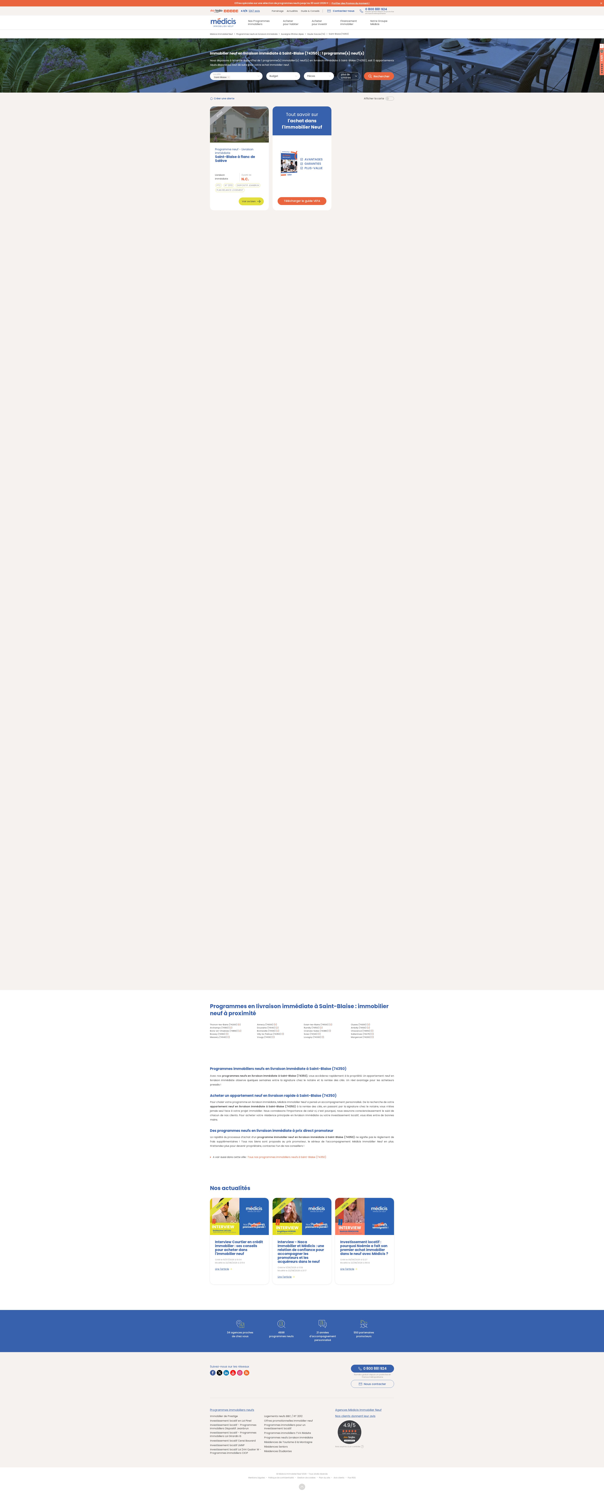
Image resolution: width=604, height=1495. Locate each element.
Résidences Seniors (276, 1446)
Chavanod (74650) (360, 1030)
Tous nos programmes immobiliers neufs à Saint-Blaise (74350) (287, 1157)
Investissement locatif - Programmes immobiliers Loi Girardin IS (233, 1434)
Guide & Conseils (310, 11)
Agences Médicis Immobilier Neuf (358, 1410)
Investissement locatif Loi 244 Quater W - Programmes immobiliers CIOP (235, 1451)
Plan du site (324, 1477)
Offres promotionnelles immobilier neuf (288, 1421)
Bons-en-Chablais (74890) (224, 1030)
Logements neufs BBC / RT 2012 (283, 1416)
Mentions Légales (256, 1477)
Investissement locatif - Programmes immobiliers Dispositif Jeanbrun (233, 1426)
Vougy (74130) (264, 1037)
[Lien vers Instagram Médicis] (240, 1373)
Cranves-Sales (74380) (316, 1030)
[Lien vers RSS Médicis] (246, 1373)
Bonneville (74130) (266, 1030)
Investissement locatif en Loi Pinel (230, 1421)
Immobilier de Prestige (224, 1416)
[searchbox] (231, 77)
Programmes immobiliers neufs (232, 1410)
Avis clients (339, 1477)
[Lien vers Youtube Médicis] (233, 1373)
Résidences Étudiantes (278, 1451)
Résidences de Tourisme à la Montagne (288, 1442)
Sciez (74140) (311, 1034)
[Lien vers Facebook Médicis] (212, 1373)
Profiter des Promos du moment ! (351, 3)
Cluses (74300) (358, 1024)
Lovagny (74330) (312, 1037)
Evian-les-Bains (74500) (316, 1024)
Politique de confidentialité (281, 1477)
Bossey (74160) (217, 1034)
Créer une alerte (224, 98)
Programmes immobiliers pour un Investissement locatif (284, 1426)
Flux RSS (352, 1477)
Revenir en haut (302, 1487)
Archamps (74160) (219, 1027)
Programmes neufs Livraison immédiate (288, 1437)
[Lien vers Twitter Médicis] (219, 1373)
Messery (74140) (218, 1037)
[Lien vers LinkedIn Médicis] (226, 1373)
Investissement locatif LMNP (227, 1445)
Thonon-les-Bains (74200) (223, 1024)
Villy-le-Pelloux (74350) (269, 1034)
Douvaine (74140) (266, 1027)
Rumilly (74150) (311, 1027)
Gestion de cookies (306, 1477)
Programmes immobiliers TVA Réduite (287, 1433)
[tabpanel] (239, 1241)
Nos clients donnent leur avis (355, 1416)
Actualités (292, 11)
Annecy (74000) (265, 1024)
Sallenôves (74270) (361, 1034)
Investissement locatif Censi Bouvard (233, 1440)
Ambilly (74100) (358, 1027)
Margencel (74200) (361, 1037)
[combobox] (236, 76)
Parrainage (278, 11)
